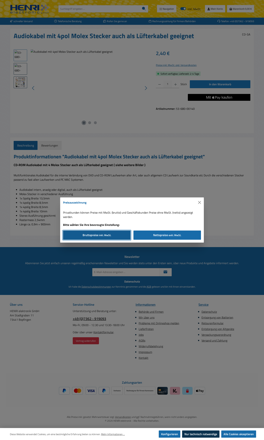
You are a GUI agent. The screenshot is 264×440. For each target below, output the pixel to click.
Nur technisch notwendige (200, 434)
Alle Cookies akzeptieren (239, 434)
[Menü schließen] (199, 202)
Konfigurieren (169, 434)
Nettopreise (167, 235)
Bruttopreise (97, 235)
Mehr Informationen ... (113, 434)
